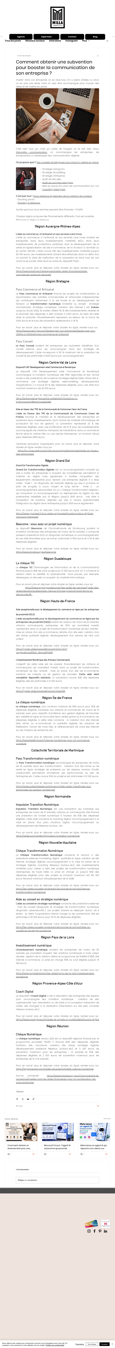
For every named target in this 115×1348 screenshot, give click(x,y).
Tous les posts (13, 40)
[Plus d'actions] (97, 55)
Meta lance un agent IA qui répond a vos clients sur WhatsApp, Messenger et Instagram (93, 1147)
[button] (107, 41)
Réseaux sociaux (35, 40)
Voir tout (107, 1118)
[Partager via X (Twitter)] (22, 1099)
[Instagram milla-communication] (89, 1231)
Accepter (104, 1344)
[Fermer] (112, 1344)
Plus (84, 40)
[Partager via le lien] (33, 1099)
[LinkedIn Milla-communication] (105, 1231)
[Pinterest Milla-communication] (100, 1231)
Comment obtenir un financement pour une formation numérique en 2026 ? (20, 1147)
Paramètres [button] (80, 1344)
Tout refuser (92, 1344)
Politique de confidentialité (55, 1345)
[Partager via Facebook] (17, 1099)
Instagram (72, 40)
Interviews (55, 40)
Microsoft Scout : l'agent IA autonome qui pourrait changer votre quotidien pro (57, 1147)
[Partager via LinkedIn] (28, 1099)
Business (20, 1091)
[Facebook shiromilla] (94, 1231)
